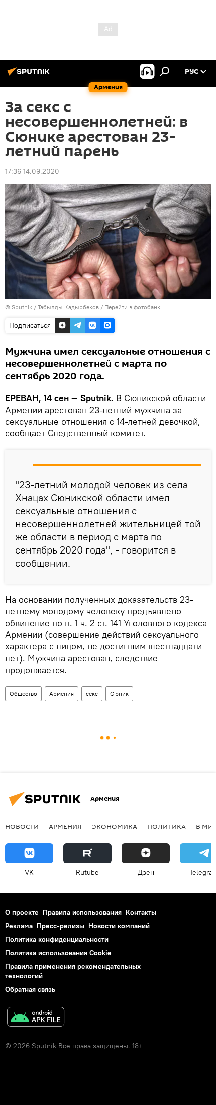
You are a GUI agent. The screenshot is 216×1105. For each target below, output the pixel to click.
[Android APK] (36, 1018)
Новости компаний (119, 925)
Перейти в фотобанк (132, 307)
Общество (23, 693)
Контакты (141, 912)
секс (92, 693)
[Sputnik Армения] (30, 75)
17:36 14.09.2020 (32, 171)
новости (22, 826)
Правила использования (82, 912)
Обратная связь (30, 989)
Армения (61, 693)
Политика (166, 826)
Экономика (114, 826)
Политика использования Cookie (58, 952)
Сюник (119, 693)
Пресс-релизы (60, 925)
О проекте (22, 912)
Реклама (19, 925)
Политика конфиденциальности (57, 939)
